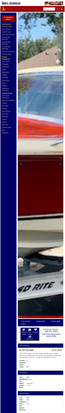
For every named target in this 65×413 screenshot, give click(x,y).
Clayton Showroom (26, 9)
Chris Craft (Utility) (8, 100)
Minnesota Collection (5, 89)
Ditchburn (5, 106)
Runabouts (5, 67)
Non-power (5, 80)
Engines (4, 86)
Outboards (5, 72)
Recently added (7, 26)
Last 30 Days (6, 29)
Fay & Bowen (6, 111)
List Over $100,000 (8, 51)
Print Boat (30, 339)
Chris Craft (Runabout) (5, 96)
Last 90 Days (6, 32)
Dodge (4, 108)
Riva (3, 130)
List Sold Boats (7, 54)
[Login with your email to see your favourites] (61, 9)
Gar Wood (5, 114)
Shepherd (5, 133)
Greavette (5, 116)
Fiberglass (5, 64)
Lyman (4, 122)
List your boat (18, 9)
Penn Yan (5, 124)
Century (4, 103)
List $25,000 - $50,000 (6, 43)
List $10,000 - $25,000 (6, 38)
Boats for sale (10, 9)
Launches (5, 77)
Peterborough (6, 127)
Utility (4, 69)
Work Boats (34, 9)
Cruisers (4, 75)
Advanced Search (9, 18)
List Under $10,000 (8, 34)
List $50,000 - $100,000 (6, 48)
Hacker (4, 119)
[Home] (3, 9)
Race (3, 83)
